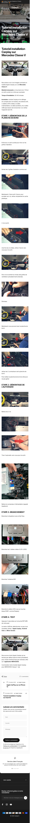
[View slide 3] (16, 769)
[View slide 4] (18, 769)
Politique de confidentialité (10, 746)
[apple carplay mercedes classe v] (15, 643)
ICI (19, 667)
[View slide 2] (14, 769)
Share (5, 676)
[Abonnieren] (24, 789)
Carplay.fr (15, 7)
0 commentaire (24, 676)
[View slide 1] (12, 769)
